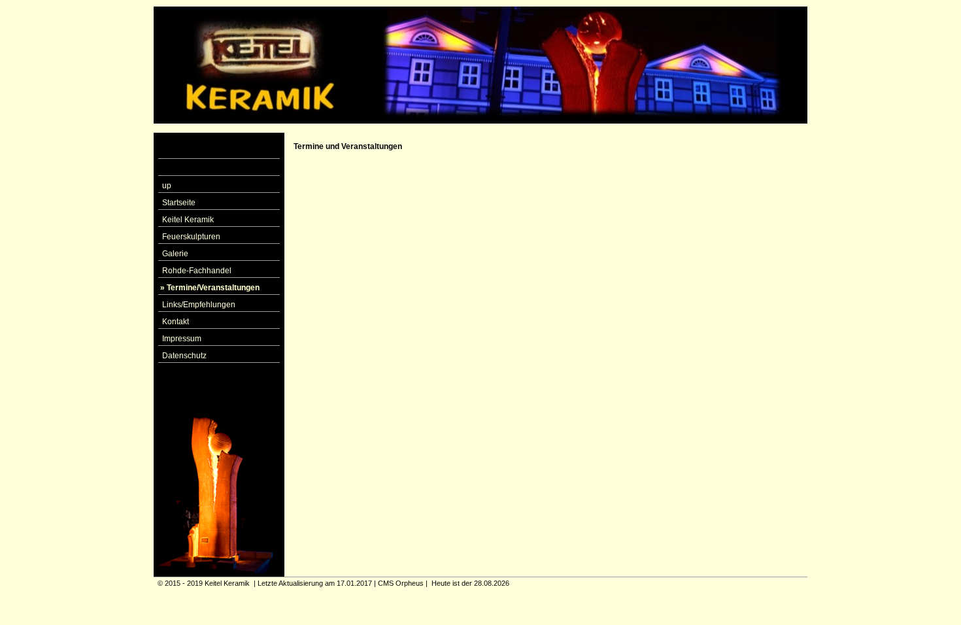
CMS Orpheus (401, 583)
